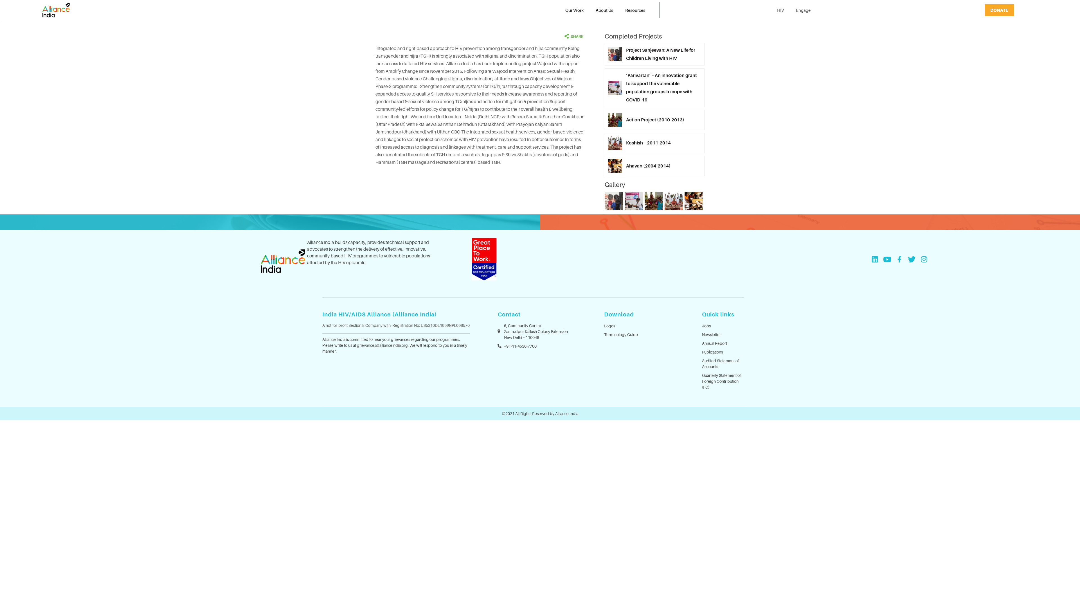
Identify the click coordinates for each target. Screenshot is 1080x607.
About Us (604, 10)
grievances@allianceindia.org (382, 345)
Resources (635, 10)
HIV (780, 10)
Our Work (574, 10)
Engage (803, 10)
